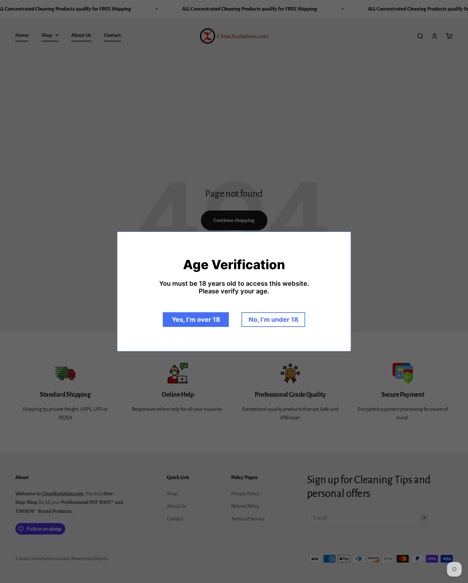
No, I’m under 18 (273, 319)
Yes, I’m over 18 (196, 319)
